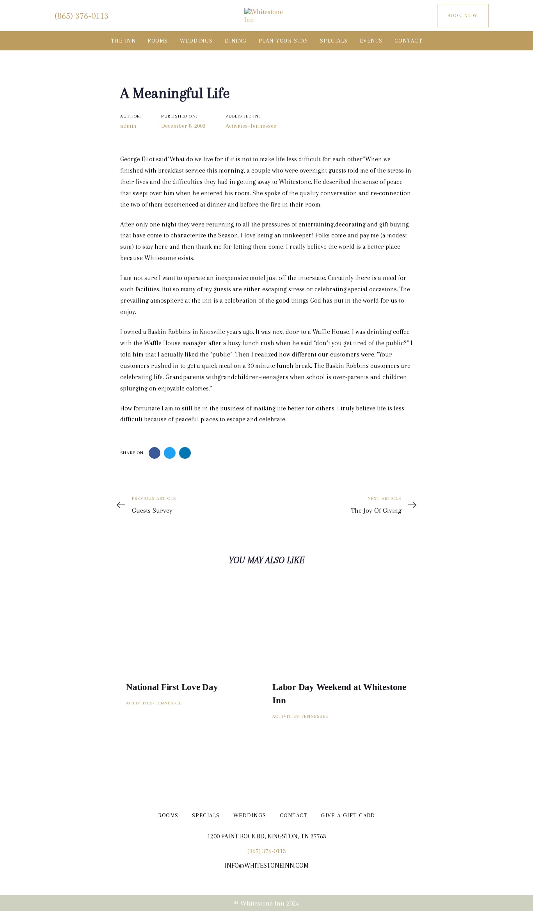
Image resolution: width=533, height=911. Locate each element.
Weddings (249, 815)
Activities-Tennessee (251, 125)
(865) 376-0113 (266, 851)
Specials (206, 815)
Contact (294, 815)
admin (128, 125)
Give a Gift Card (348, 815)
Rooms (168, 815)
